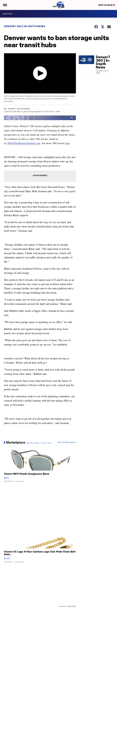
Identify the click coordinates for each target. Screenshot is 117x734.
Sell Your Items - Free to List (38, 443)
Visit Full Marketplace (66, 442)
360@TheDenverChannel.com (23, 143)
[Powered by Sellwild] (72, 606)
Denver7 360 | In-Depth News (25, 26)
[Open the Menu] (4, 5)
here (67, 143)
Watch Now (105, 5)
